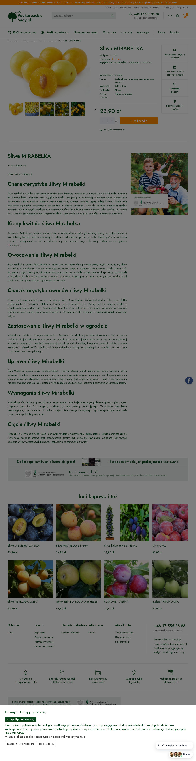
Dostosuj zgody (46, 743)
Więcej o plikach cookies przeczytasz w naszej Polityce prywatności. (45, 737)
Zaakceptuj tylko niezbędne (20, 743)
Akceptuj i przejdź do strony (21, 719)
